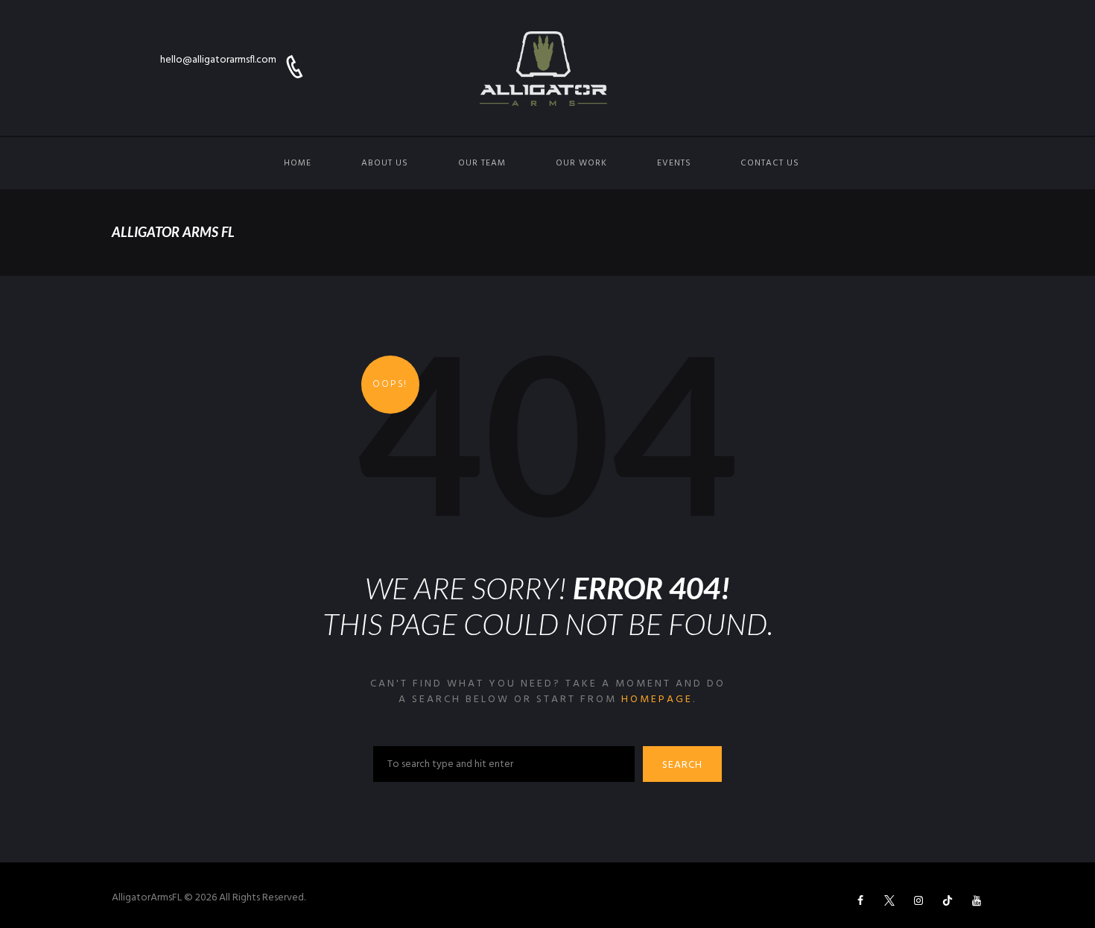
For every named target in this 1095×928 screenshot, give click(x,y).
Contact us (769, 163)
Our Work (581, 163)
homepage (657, 699)
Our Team (482, 163)
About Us (384, 163)
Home (297, 163)
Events (674, 163)
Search (682, 765)
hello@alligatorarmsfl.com (218, 60)
